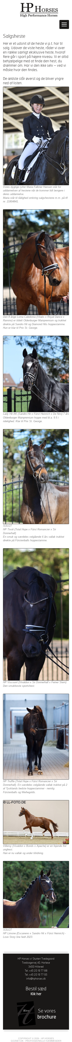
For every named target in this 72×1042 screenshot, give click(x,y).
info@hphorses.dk (36, 978)
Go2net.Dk (17, 1041)
